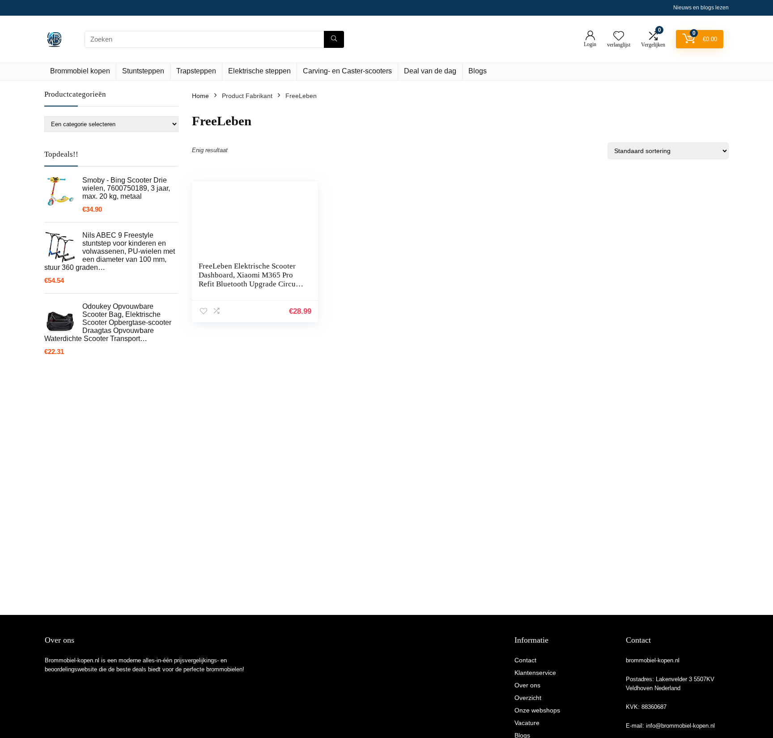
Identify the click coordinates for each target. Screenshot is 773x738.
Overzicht (527, 697)
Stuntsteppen (143, 71)
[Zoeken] (334, 39)
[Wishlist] (618, 36)
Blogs (477, 71)
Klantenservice (535, 672)
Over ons (527, 685)
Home (200, 95)
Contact (525, 660)
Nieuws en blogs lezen (701, 7)
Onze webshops (537, 710)
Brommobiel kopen (80, 71)
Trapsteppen (196, 71)
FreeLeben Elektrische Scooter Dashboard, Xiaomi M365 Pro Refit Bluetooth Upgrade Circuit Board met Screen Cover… (249, 279)
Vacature (526, 722)
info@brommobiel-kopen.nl (680, 725)
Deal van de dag (430, 71)
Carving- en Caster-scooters (347, 71)
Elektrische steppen (259, 71)
